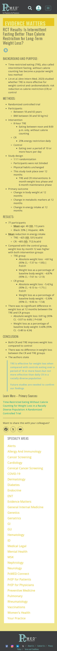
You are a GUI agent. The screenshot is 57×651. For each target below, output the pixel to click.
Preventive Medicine (21, 590)
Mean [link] (17, 226)
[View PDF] (6, 50)
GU (10, 529)
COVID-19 (14, 474)
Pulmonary (15, 596)
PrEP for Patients (19, 579)
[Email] (20, 429)
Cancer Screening (19, 457)
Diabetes (14, 485)
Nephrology (15, 562)
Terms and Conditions (32, 649)
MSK (11, 557)
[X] (13, 429)
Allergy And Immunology (24, 451)
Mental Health (17, 551)
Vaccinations (16, 607)
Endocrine (14, 490)
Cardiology (15, 463)
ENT (10, 496)
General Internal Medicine (25, 507)
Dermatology (16, 479)
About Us (31, 645)
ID (9, 540)
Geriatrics (14, 518)
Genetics (13, 512)
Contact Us (41, 645)
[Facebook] (6, 429)
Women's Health (19, 612)
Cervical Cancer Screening (25, 468)
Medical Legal (17, 546)
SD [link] (31, 226)
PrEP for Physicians (21, 585)
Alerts (12, 446)
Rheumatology (18, 601)
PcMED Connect (18, 574)
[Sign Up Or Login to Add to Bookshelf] (11, 50)
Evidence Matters (25, 22)
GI (9, 524)
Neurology (15, 568)
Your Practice (17, 618)
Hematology (16, 535)
